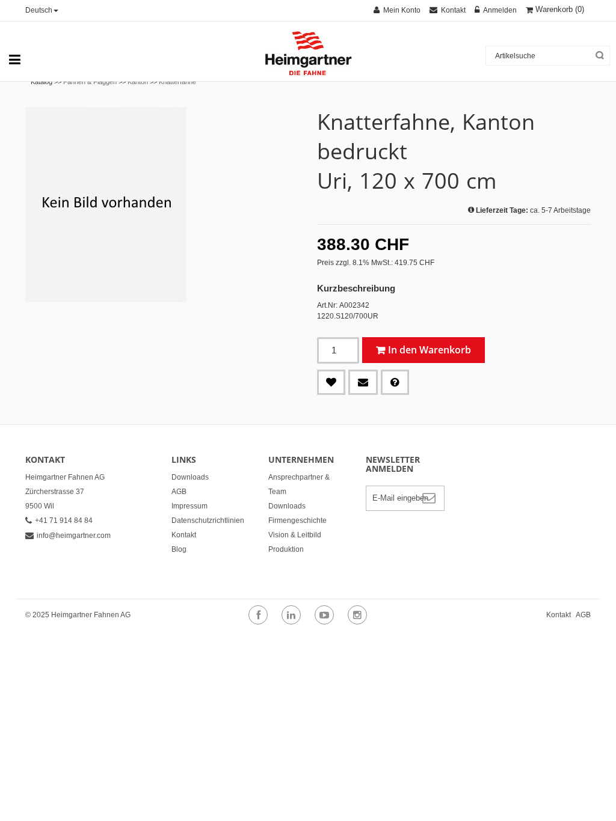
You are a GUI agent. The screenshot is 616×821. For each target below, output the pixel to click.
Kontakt (183, 535)
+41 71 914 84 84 (64, 520)
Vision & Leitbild (294, 535)
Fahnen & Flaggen (90, 81)
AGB (178, 491)
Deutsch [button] (38, 10)
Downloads (190, 477)
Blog (178, 549)
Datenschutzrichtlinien (207, 520)
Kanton (138, 81)
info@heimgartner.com (74, 535)
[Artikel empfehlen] (363, 382)
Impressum (189, 506)
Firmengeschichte (297, 520)
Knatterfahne (177, 81)
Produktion (286, 549)
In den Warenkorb (429, 349)
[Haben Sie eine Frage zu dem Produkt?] (395, 382)
